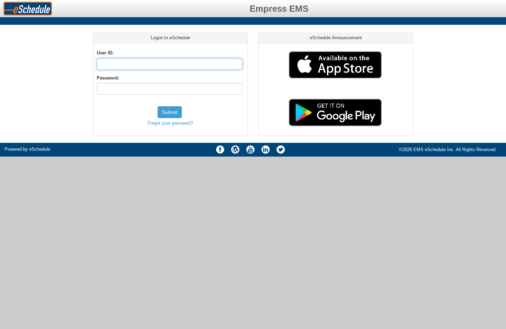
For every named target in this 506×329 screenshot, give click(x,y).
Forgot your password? (170, 123)
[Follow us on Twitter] (281, 150)
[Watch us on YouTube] (250, 150)
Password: (108, 78)
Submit (169, 112)
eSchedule (39, 149)
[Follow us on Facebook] (220, 150)
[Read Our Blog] (235, 150)
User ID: (105, 52)
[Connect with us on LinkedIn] (266, 150)
